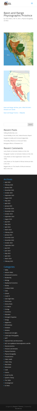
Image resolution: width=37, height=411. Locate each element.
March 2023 (8, 258)
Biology (7, 280)
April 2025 (7, 203)
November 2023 (9, 240)
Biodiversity (8, 277)
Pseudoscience (9, 356)
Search (30, 124)
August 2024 (8, 219)
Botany (7, 285)
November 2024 (9, 211)
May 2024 (7, 224)
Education (7, 314)
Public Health (8, 359)
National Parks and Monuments (14, 341)
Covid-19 (7, 296)
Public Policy (8, 362)
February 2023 (9, 261)
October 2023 (9, 243)
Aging (6, 270)
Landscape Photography (11, 335)
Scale (6, 370)
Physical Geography (27, 18)
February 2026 (9, 185)
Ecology (7, 309)
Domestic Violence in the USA (20, 151)
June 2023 (7, 250)
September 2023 (9, 245)
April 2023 (7, 256)
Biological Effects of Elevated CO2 (13, 143)
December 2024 (9, 208)
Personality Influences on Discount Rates (15, 141)
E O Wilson (8, 306)
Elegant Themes (18, 406)
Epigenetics (8, 322)
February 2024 (9, 232)
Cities (6, 291)
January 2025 (8, 206)
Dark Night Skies (9, 299)
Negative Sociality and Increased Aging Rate (16, 138)
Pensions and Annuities (11, 349)
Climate (7, 293)
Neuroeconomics (10, 346)
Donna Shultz (8, 304)
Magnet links (7, 166)
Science (7, 372)
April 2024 (7, 227)
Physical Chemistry (10, 351)
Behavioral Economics (11, 275)
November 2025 (9, 190)
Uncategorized (9, 383)
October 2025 (9, 193)
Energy (7, 320)
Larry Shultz (8, 18)
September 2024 (9, 216)
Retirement (8, 367)
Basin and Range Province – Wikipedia (14, 113)
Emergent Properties (10, 317)
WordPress (18, 408)
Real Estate (8, 364)
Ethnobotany (8, 325)
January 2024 (8, 235)
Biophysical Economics (11, 283)
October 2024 (9, 214)
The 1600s (8, 380)
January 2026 (8, 187)
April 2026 (7, 182)
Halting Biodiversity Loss (10, 133)
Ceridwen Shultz (9, 288)
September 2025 (9, 195)
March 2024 (8, 229)
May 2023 (7, 253)
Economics (8, 312)
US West (6, 20)
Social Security (9, 375)
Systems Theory (9, 377)
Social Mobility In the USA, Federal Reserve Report (18, 135)
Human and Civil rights (11, 333)
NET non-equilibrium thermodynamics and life (17, 343)
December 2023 (9, 237)
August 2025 (8, 198)
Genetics (7, 330)
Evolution (7, 327)
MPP (6, 338)
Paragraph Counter (9, 154)
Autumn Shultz (9, 272)
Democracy (8, 301)
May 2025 (7, 200)
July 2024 (7, 222)
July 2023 (7, 248)
